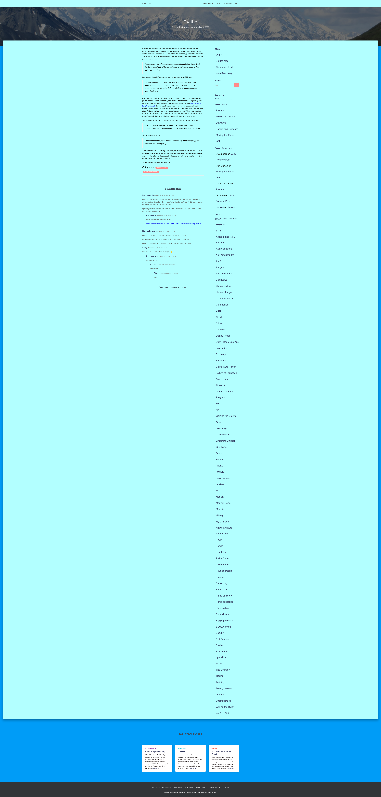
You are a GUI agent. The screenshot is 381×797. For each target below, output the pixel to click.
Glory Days (222, 428)
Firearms (220, 385)
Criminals (221, 329)
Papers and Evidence (227, 129)
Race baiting (222, 608)
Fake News (222, 379)
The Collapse (223, 669)
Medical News (223, 503)
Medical (220, 496)
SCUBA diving (223, 626)
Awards (220, 110)
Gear (218, 422)
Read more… (156, 768)
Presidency (222, 583)
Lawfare (220, 484)
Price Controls (223, 589)
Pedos (219, 539)
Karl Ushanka (148, 231)
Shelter (219, 645)
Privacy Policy (201, 787)
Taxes (219, 663)
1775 (218, 230)
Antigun (220, 267)
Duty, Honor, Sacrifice (227, 342)
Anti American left (225, 255)
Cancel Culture (223, 286)
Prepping (220, 577)
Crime (219, 323)
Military (219, 515)
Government (222, 434)
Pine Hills (221, 552)
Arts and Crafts (224, 273)
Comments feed (224, 67)
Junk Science (223, 478)
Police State (222, 558)
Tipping (219, 676)
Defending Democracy (155, 751)
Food (218, 403)
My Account (189, 787)
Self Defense (222, 639)
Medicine (220, 509)
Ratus (152, 264)
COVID (219, 317)
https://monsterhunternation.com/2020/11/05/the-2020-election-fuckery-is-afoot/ (173, 224)
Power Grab (222, 564)
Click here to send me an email (224, 99)
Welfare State (223, 713)
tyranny (220, 694)
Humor (219, 459)
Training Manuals (208, 3)
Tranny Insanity (224, 688)
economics (221, 348)
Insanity (220, 472)
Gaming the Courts (226, 416)
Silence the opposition (150, 171)
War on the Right (225, 707)
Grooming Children (226, 440)
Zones (219, 3)
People (219, 546)
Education (221, 360)
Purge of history (224, 595)
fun (217, 409)
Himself (220, 207)
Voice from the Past (226, 116)
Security (220, 633)
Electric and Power (226, 366)
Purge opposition (224, 601)
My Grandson (223, 521)
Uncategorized (223, 700)
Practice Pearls (224, 570)
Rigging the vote (162, 167)
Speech (181, 751)
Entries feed (222, 61)
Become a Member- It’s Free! (161, 787)
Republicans (222, 614)
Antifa (219, 261)
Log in (219, 54)
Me (217, 490)
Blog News (221, 279)
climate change (224, 292)
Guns (219, 453)
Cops (218, 310)
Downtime (221, 122)
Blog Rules (228, 3)
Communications (224, 298)
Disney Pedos (223, 335)
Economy (221, 354)
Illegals (219, 465)
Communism (222, 304)
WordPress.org (224, 73)
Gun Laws (221, 447)
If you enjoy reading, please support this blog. (226, 218)
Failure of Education (226, 373)
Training (220, 682)
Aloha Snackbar (224, 248)
